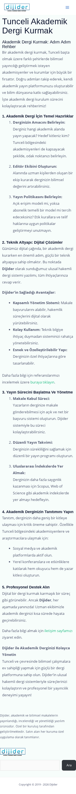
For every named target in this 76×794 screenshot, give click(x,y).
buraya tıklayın (42, 382)
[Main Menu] (67, 7)
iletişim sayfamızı (58, 630)
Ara (69, 765)
